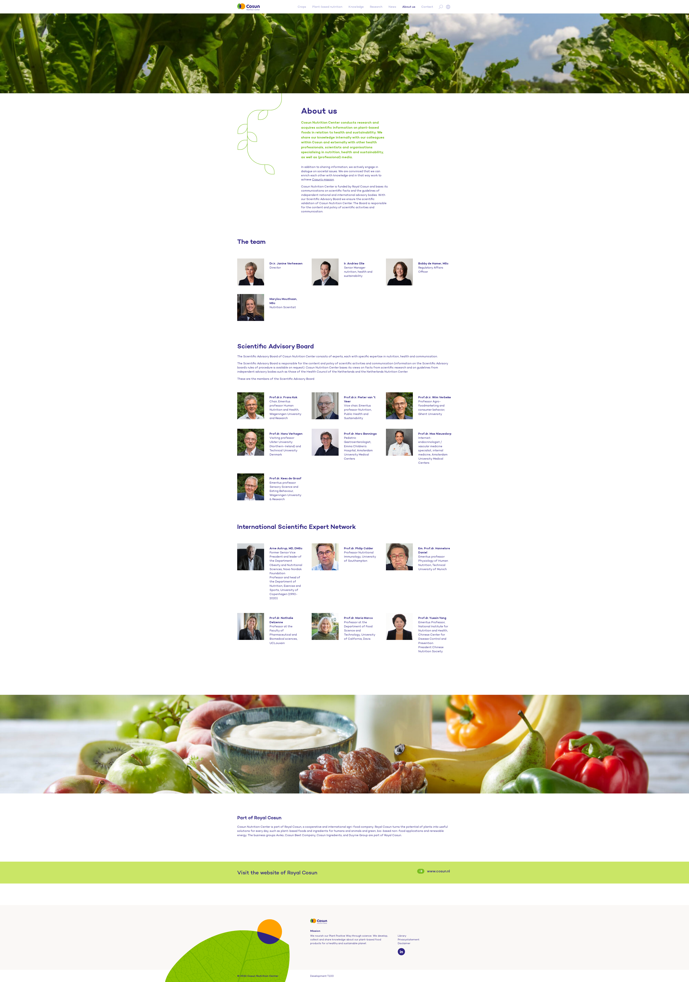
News (392, 6)
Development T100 (322, 975)
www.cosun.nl (438, 871)
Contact (427, 6)
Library (402, 935)
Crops (302, 6)
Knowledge (356, 6)
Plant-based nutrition (327, 6)
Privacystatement (408, 939)
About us (408, 6)
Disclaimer (404, 943)
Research (376, 6)
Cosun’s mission (323, 179)
